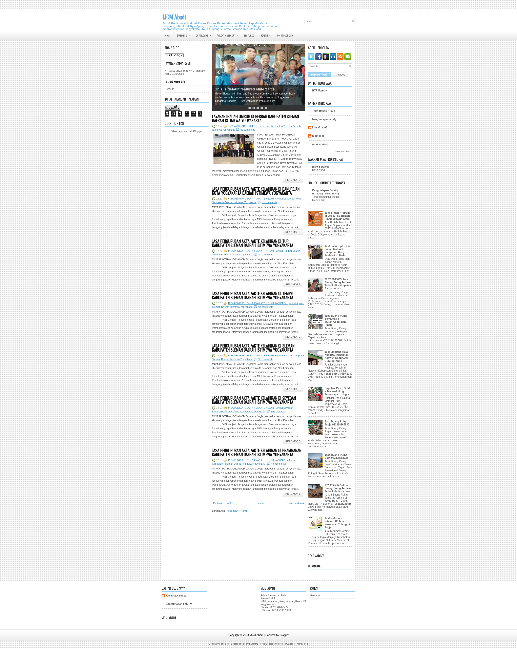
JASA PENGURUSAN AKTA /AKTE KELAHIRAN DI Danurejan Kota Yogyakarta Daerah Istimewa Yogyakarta (255, 191)
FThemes (224, 644)
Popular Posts (319, 74)
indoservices (320, 144)
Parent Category (227, 35)
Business (183, 35)
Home (167, 35)
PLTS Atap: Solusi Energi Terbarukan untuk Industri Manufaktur (326, 197)
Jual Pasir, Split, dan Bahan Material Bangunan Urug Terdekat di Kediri (338, 251)
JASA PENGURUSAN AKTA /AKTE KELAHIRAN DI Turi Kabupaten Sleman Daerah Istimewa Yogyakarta (252, 243)
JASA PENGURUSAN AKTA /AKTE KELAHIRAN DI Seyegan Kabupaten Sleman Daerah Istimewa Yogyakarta (254, 400)
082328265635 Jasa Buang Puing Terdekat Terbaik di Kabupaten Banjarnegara (338, 284)
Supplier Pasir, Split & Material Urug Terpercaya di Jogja (337, 391)
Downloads (203, 35)
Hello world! (318, 170)
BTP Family (319, 90)
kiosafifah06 (319, 127)
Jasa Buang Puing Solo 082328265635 (336, 456)
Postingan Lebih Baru (223, 503)
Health (265, 35)
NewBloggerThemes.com (296, 644)
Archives (340, 74)
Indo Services (320, 166)
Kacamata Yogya (176, 595)
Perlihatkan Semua (343, 151)
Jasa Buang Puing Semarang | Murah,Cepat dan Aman (336, 320)
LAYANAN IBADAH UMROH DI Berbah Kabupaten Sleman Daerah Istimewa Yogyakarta (255, 118)
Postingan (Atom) (236, 510)
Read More (292, 180)
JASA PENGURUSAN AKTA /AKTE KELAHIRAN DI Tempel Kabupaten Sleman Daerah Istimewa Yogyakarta (253, 295)
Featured (249, 35)
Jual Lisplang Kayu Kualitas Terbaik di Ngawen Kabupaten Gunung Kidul (337, 356)
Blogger (197, 131)
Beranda (169, 88)
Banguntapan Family (325, 190)
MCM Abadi (174, 17)
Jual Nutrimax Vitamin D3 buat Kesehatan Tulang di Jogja (337, 523)
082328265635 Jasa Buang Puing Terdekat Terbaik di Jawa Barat (338, 488)
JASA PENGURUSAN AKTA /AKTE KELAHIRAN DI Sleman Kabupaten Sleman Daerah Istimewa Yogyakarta (253, 348)
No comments (247, 129)
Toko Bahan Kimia (323, 110)
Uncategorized (284, 35)
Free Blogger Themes (271, 644)
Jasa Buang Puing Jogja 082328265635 (337, 423)
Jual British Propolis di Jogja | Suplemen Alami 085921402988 (337, 215)
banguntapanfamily (324, 119)
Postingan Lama (296, 503)
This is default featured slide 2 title (245, 89)
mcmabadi (318, 135)
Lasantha (253, 644)
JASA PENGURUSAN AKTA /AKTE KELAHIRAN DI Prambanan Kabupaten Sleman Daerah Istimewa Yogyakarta (256, 452)
